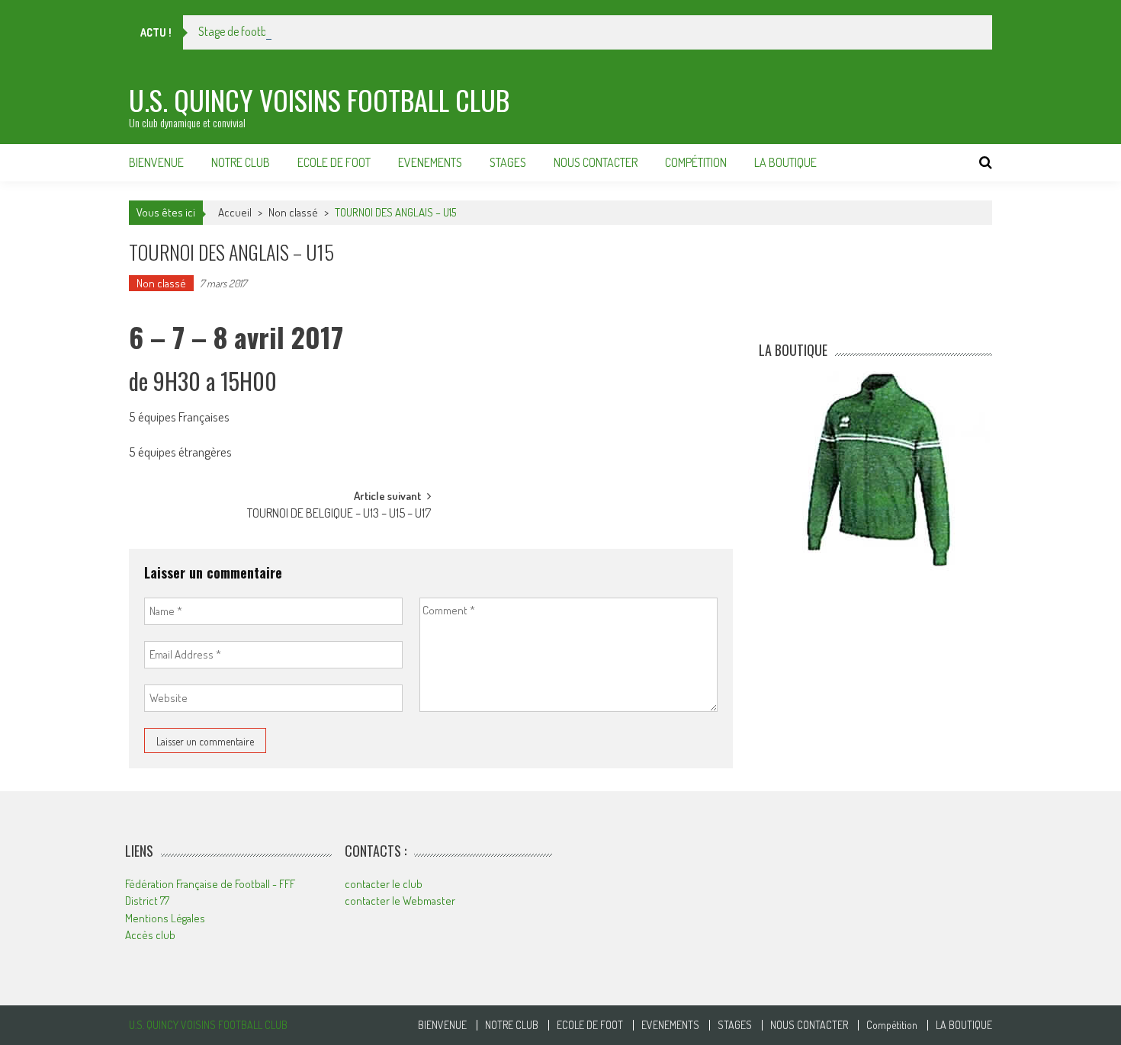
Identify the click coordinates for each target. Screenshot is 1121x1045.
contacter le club (383, 884)
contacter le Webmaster (400, 900)
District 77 (147, 900)
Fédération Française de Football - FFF (210, 884)
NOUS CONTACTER (596, 162)
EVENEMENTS (430, 162)
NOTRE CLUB (240, 162)
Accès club (150, 935)
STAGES (508, 162)
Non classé (293, 212)
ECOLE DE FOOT (334, 162)
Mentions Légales (165, 918)
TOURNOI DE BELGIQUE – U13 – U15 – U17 (339, 514)
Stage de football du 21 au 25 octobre (284, 31)
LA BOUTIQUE (785, 162)
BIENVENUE (156, 162)
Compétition (696, 162)
